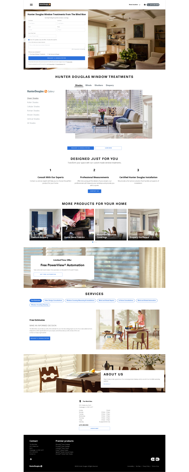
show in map (94, 428)
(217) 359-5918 (83, 425)
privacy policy (69, 61)
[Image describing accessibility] (155, 459)
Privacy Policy (51, 64)
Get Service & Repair (54, 54)
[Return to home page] (60, 4)
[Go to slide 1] (92, 242)
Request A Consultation (80, 148)
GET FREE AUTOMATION (48, 274)
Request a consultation (40, 338)
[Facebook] (144, 4)
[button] (31, 5)
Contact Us (94, 191)
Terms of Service (59, 64)
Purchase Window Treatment (37, 54)
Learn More (108, 148)
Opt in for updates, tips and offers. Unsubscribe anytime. (43, 39)
